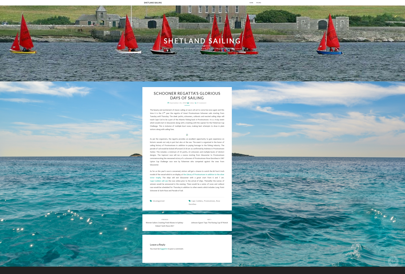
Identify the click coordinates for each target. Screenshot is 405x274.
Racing (258, 3)
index (191, 103)
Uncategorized (158, 201)
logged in (163, 249)
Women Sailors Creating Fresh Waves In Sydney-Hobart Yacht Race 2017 (165, 223)
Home (251, 3)
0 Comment (202, 103)
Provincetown (209, 201)
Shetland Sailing (153, 2)
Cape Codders (197, 201)
